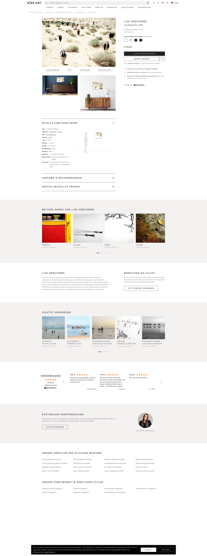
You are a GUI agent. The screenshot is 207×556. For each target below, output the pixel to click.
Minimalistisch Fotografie (114, 492)
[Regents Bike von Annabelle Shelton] (128, 327)
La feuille (139, 245)
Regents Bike (121, 341)
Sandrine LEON (74, 344)
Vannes (107, 245)
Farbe (60, 132)
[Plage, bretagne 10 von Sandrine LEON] (78, 327)
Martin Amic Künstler (50, 471)
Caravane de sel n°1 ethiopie (151, 341)
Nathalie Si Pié (49, 344)
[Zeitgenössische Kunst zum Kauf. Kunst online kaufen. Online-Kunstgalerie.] (34, 3)
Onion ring (45, 245)
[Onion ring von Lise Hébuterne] (56, 228)
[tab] (79, 123)
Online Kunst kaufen (36, 12)
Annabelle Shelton (126, 344)
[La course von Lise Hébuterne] (87, 228)
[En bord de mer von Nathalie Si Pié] (53, 327)
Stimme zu (148, 550)
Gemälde (49, 7)
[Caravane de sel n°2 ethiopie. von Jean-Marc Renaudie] (103, 327)
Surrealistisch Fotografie (146, 489)
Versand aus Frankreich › (155, 72)
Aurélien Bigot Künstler (145, 463)
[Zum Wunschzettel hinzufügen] (162, 59)
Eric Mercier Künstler (112, 467)
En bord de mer (47, 341)
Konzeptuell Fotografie (113, 489)
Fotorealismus (51, 134)
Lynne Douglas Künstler (113, 471)
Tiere (50, 137)
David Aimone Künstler (82, 467)
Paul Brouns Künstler (81, 463)
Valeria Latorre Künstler (145, 471)
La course (76, 245)
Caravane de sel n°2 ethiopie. (101, 341)
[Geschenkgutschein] (163, 3)
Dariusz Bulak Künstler (82, 459)
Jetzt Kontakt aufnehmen (141, 288)
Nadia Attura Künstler (144, 459)
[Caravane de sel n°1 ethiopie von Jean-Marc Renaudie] (153, 327)
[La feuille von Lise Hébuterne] (150, 228)
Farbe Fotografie (48, 492)
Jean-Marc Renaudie (102, 344)
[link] (148, 3)
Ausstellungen (127, 7)
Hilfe (70, 70)
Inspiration (112, 7)
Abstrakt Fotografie (81, 492)
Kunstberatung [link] (144, 7)
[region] (112, 382)
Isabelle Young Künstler (51, 467)
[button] (64, 382)
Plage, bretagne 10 (73, 341)
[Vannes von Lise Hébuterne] (119, 228)
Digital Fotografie (80, 489)
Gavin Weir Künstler (81, 471)
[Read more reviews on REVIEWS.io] (50, 388)
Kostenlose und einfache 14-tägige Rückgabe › (142, 69)
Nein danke (166, 550)
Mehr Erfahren (50, 552)
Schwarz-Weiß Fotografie (52, 489)
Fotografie (72, 7)
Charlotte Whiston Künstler (115, 463)
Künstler (99, 7)
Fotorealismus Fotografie (63, 12)
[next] (162, 228)
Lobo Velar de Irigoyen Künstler (54, 463)
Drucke (61, 7)
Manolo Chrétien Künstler (114, 459)
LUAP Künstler (141, 467)
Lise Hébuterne (79, 12)
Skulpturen (86, 7)
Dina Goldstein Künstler (51, 459)
